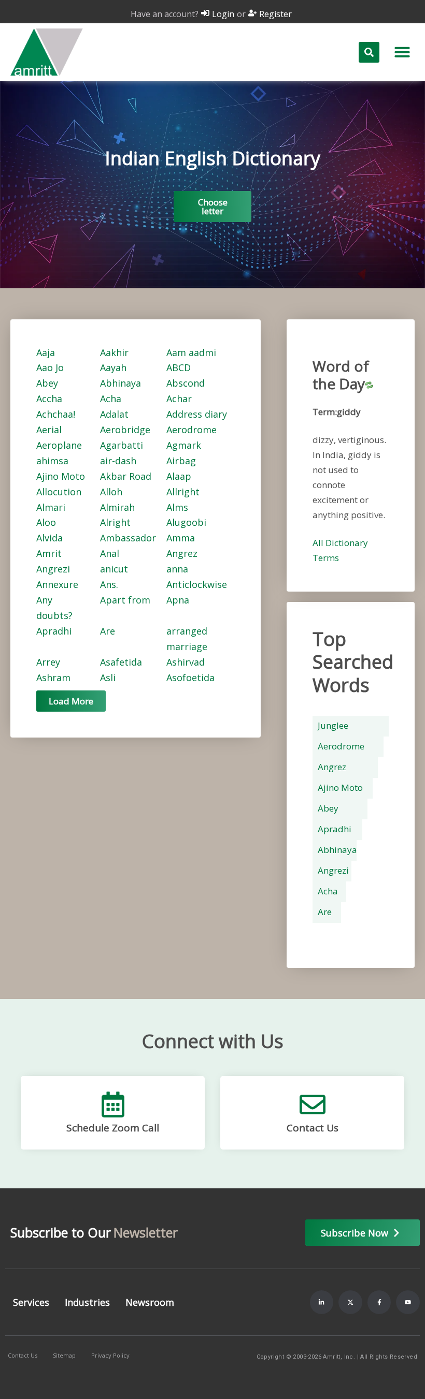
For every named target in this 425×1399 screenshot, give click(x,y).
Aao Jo (50, 367)
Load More (71, 701)
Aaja (45, 352)
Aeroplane (59, 445)
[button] (402, 51)
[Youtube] (408, 1302)
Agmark (183, 445)
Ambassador (128, 538)
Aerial (49, 429)
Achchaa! (55, 414)
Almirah (117, 507)
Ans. (109, 584)
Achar (179, 398)
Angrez (181, 553)
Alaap (178, 476)
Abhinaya (120, 383)
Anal (109, 553)
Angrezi (53, 569)
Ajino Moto (60, 476)
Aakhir (114, 352)
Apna (177, 600)
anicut (114, 569)
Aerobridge (125, 429)
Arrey (48, 662)
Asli (108, 677)
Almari (50, 507)
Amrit (49, 553)
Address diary (196, 414)
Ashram (53, 677)
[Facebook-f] (379, 1302)
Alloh (111, 491)
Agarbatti (121, 445)
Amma (180, 538)
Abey (47, 383)
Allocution (58, 491)
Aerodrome (191, 429)
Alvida (49, 538)
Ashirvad (185, 662)
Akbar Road (125, 476)
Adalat (114, 414)
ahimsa (52, 460)
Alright (115, 522)
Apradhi (54, 631)
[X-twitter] (350, 1302)
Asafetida (121, 662)
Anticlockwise (196, 584)
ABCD (178, 367)
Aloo (46, 522)
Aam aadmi (191, 352)
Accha (49, 398)
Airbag (181, 460)
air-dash (118, 460)
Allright (183, 491)
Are (107, 631)
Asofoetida (190, 677)
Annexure (57, 584)
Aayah (113, 367)
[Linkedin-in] (322, 1302)
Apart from (125, 600)
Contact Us (312, 1128)
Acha (110, 398)
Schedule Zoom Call (112, 1128)
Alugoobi (186, 522)
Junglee (333, 725)
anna (177, 569)
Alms (177, 507)
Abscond (185, 383)
